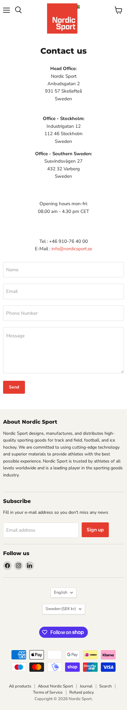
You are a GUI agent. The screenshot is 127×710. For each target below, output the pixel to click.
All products (20, 686)
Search (105, 686)
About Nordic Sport (55, 686)
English (60, 592)
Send (14, 387)
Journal (86, 686)
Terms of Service (48, 692)
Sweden (61, 609)
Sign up (95, 529)
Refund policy (81, 692)
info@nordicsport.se (71, 249)
